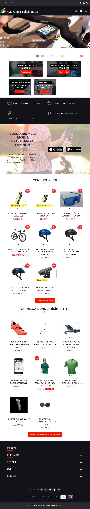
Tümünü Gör (64, 72)
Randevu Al (20, 91)
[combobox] (6, 3)
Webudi (60, 505)
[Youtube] (54, 490)
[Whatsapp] (59, 490)
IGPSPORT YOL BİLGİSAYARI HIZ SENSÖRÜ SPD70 (45, 421)
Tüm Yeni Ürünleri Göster (45, 300)
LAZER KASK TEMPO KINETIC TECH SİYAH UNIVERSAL (71, 251)
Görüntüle (45, 91)
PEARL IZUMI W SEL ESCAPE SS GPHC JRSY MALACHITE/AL (45, 383)
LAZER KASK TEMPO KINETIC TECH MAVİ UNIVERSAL (45, 251)
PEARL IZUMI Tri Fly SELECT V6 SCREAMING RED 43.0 (18, 344)
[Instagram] (46, 490)
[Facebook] (42, 490)
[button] (36, 46)
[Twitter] (50, 490)
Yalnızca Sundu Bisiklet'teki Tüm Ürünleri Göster (45, 434)
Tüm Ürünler (26, 72)
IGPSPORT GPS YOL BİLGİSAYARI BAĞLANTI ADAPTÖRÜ (71, 344)
